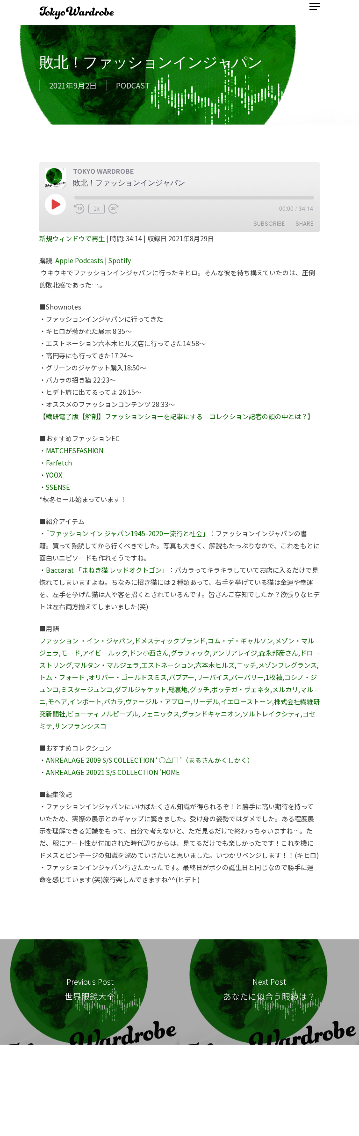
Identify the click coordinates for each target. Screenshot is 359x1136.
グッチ (199, 689)
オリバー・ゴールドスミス (127, 677)
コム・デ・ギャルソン (240, 640)
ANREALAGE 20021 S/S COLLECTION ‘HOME (113, 772)
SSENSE (58, 487)
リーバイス (212, 677)
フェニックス (160, 713)
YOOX (54, 474)
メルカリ (285, 689)
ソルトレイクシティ (271, 713)
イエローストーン (246, 701)
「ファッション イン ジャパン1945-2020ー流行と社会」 (127, 533)
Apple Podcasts (79, 260)
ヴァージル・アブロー (158, 701)
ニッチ (246, 665)
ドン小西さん (149, 652)
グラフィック (190, 652)
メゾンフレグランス (287, 665)
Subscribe (269, 224)
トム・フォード (62, 677)
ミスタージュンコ (87, 689)
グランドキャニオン (210, 713)
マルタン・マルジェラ (106, 665)
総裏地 (178, 689)
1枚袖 (274, 677)
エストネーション (167, 665)
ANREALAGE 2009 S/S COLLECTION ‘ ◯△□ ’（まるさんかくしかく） (150, 760)
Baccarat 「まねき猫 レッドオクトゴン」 (107, 570)
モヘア (57, 701)
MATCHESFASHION (74, 450)
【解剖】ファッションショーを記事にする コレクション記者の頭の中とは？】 (196, 416)
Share (304, 224)
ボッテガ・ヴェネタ (240, 689)
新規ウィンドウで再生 (72, 238)
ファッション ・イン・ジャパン (85, 640)
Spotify (119, 260)
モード (70, 652)
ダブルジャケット (140, 689)
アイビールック (105, 652)
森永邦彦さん (278, 652)
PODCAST (133, 85)
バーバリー (247, 677)
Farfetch (59, 462)
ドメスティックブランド (170, 640)
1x (96, 209)
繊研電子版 (62, 416)
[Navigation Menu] (314, 6)
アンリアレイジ (234, 652)
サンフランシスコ (80, 725)
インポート (85, 701)
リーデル (206, 701)
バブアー (181, 677)
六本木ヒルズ (215, 665)
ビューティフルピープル (102, 713)
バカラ (113, 701)
